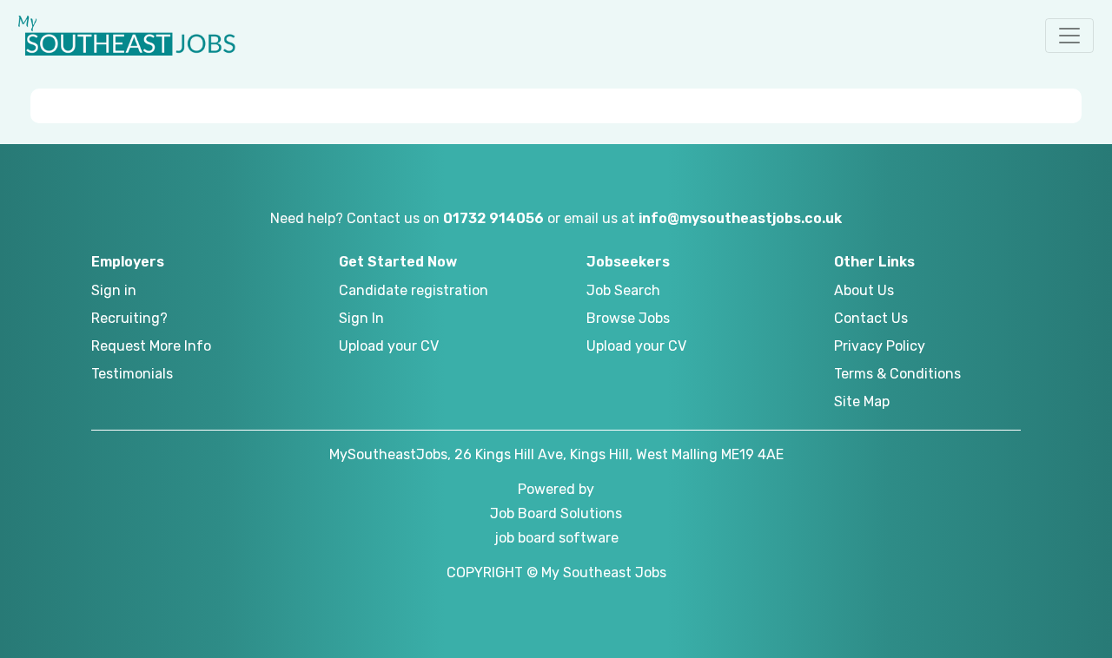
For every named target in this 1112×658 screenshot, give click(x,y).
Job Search (623, 290)
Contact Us (871, 318)
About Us (864, 290)
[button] (1069, 35)
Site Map (862, 401)
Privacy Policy (879, 346)
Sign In (361, 318)
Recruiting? (129, 318)
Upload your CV (389, 346)
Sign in (113, 290)
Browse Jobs (628, 318)
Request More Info (151, 346)
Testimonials (132, 373)
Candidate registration (413, 290)
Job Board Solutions (556, 513)
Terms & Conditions (897, 373)
